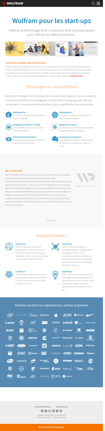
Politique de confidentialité (55, 415)
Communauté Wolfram (43, 407)
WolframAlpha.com (43, 417)
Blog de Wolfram (62, 407)
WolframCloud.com (59, 417)
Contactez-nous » (77, 76)
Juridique (41, 415)
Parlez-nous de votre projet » (51, 427)
